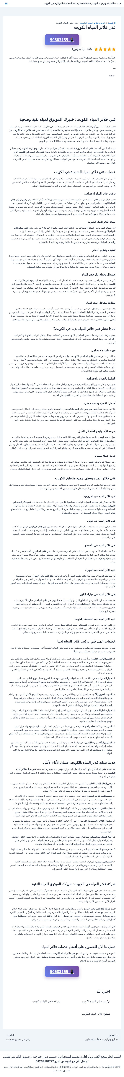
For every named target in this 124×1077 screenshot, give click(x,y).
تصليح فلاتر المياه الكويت (96, 1013)
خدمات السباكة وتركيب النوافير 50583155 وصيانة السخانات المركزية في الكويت (82, 3)
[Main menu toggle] (6, 3)
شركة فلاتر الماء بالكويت (46, 1001)
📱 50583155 (62, 39)
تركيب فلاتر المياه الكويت (96, 1001)
